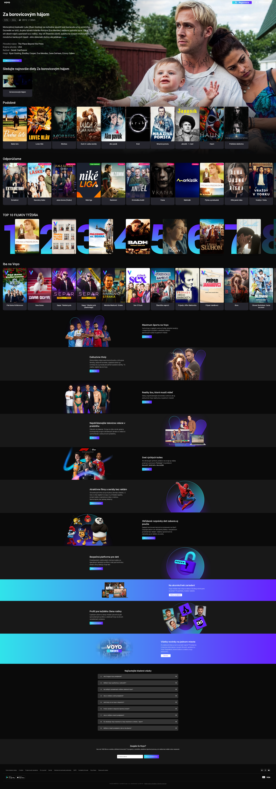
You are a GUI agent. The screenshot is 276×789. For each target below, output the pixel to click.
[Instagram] (265, 770)
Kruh (138, 144)
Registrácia (244, 2)
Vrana (162, 200)
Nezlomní (113, 200)
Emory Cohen (68, 53)
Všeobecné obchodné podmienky (62, 770)
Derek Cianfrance (19, 50)
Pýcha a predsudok (212, 200)
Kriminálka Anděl (138, 200)
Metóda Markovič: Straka (113, 305)
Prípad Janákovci (212, 305)
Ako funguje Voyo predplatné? (111, 676)
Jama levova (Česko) (64, 200)
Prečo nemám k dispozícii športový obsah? (115, 709)
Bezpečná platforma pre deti (104, 556)
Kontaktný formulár (83, 770)
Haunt (212, 144)
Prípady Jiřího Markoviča (187, 305)
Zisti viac (94, 371)
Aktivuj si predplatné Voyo (12, 60)
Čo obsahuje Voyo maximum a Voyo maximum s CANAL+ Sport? (122, 721)
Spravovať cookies (103, 770)
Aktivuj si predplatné (96, 503)
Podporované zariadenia (31, 770)
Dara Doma (39, 305)
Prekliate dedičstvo (236, 144)
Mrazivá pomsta (163, 144)
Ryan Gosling (15, 53)
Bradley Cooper (29, 53)
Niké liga (89, 200)
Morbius (64, 144)
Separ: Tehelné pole (64, 305)
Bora (236, 305)
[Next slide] (272, 185)
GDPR (74, 770)
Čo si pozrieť (43, 770)
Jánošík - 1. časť (187, 144)
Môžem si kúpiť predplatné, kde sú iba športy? (116, 728)
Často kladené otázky (11, 770)
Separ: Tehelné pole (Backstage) (89, 306)
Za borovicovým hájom (17, 92)
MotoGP (145, 465)
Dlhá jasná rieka (236, 200)
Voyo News (93, 770)
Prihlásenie (264, 2)
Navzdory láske (39, 200)
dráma (14, 20)
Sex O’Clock (138, 305)
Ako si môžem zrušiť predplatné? (112, 696)
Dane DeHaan (55, 53)
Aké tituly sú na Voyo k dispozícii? (112, 702)
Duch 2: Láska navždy (89, 144)
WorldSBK (160, 465)
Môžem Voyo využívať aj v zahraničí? (113, 683)
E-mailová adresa (122, 756)
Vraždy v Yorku (261, 200)
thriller (6, 20)
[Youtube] (268, 770)
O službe (21, 770)
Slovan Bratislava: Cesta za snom (261, 306)
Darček (50, 770)
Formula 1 (159, 463)
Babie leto (15, 144)
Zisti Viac (147, 336)
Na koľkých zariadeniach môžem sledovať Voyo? (117, 689)
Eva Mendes (42, 53)
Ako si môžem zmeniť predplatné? (112, 715)
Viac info (64, 37)
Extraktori (14, 200)
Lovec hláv (39, 144)
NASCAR (152, 465)
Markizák (187, 200)
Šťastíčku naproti (162, 305)
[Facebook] (261, 770)
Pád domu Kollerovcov (15, 305)
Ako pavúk (113, 144)
